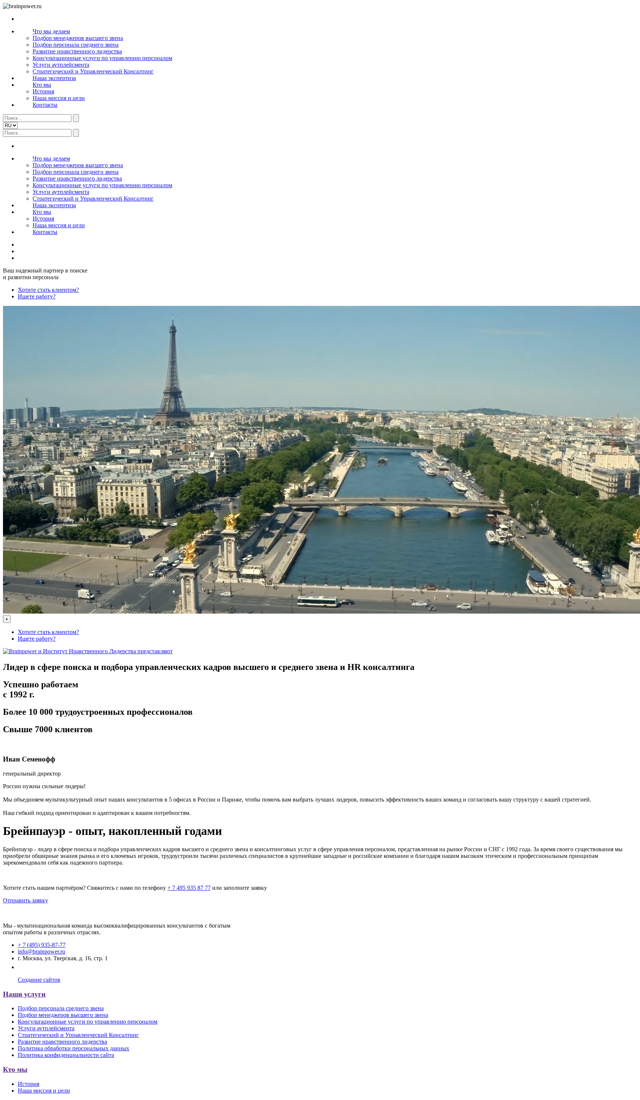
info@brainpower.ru (41, 951)
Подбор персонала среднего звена (76, 45)
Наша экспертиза (54, 78)
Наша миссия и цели (59, 98)
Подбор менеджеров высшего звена (78, 38)
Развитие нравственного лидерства (77, 51)
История (43, 91)
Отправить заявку (25, 900)
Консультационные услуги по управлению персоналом (102, 58)
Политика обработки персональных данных (73, 1048)
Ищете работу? (37, 296)
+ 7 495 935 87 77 (189, 888)
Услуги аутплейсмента (61, 65)
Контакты (45, 105)
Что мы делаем (51, 31)
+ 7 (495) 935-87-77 (42, 945)
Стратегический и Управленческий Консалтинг (93, 71)
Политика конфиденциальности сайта (66, 1055)
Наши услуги (24, 994)
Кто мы (42, 85)
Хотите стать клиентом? (48, 290)
